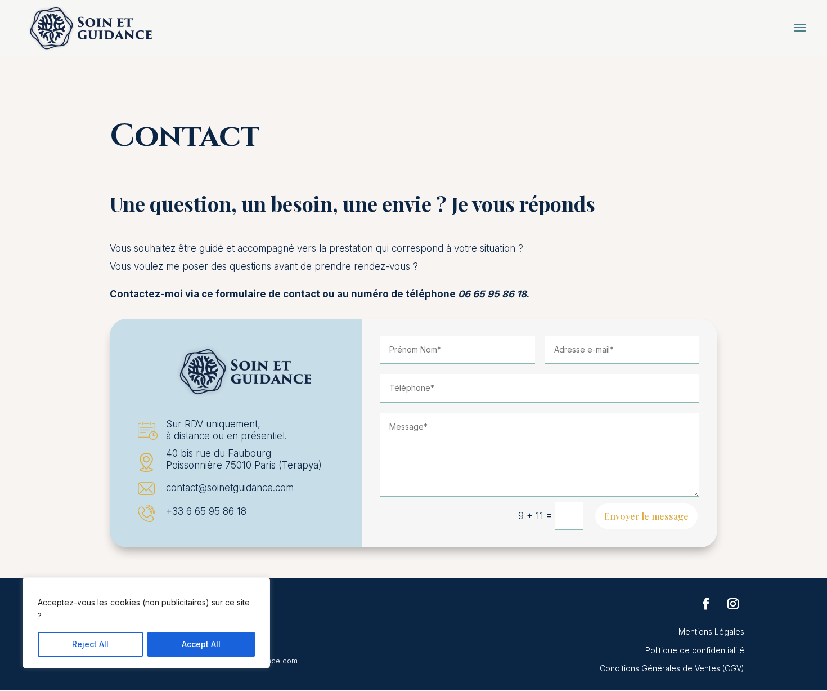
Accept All (201, 644)
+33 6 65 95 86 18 (206, 511)
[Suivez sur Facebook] (706, 603)
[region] (146, 622)
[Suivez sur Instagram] (733, 603)
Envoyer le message (646, 516)
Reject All (90, 644)
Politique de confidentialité (694, 650)
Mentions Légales (711, 631)
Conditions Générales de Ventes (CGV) (672, 668)
